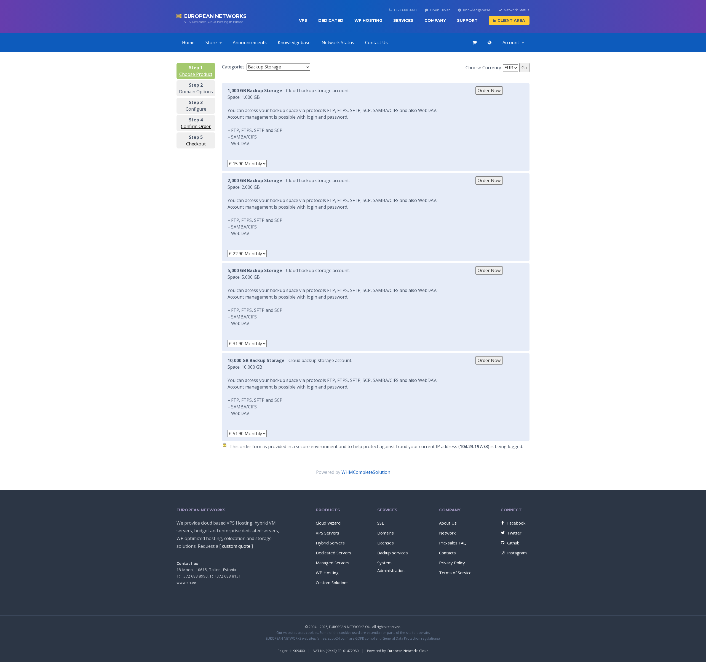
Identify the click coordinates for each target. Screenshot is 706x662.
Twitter (514, 533)
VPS (303, 20)
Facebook (516, 523)
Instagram (517, 552)
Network (447, 533)
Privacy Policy (452, 562)
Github (513, 543)
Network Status (517, 10)
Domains (385, 533)
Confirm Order (196, 126)
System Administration (391, 566)
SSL (380, 523)
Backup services (392, 552)
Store (212, 42)
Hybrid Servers (330, 543)
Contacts (447, 552)
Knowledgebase (476, 10)
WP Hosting (368, 20)
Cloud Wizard (328, 523)
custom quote (236, 546)
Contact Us (376, 42)
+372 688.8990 (405, 10)
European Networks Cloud (408, 650)
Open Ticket (440, 10)
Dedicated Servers (333, 552)
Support (467, 20)
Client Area (511, 20)
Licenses (385, 543)
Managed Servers (332, 562)
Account (511, 42)
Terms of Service (455, 572)
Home (188, 42)
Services (403, 20)
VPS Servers (327, 533)
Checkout (196, 144)
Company (435, 20)
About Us (448, 523)
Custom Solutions (332, 582)
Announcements (250, 42)
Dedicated (330, 20)
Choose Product (195, 74)
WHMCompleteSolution (365, 472)
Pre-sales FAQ (453, 543)
